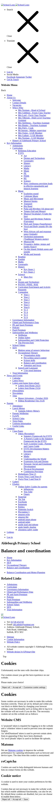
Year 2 (26, 297)
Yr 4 (26, 312)
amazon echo (24, 514)
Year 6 (26, 307)
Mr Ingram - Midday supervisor (32, 130)
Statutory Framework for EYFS (38, 436)
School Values (18, 345)
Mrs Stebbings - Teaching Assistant (33, 123)
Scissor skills (29, 360)
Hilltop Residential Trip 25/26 (31, 401)
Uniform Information (21, 423)
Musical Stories (30, 201)
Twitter (28, 77)
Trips (14, 396)
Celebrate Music (31, 196)
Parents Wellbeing (20, 413)
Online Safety (24, 337)
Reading (22, 257)
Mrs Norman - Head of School (31, 110)
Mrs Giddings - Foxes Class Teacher (34, 113)
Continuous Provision (33, 471)
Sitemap (10, 637)
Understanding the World (35, 459)
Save (26, 799)
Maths (26, 168)
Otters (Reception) (26, 433)
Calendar (16, 378)
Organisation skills (32, 355)
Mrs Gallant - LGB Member (30, 135)
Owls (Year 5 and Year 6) (29, 479)
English (21, 259)
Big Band (28, 206)
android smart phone (27, 519)
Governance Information (23, 320)
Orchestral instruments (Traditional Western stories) (36, 237)
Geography (29, 161)
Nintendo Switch (25, 509)
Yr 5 (26, 315)
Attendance (17, 406)
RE (25, 178)
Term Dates (17, 421)
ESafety (15, 484)
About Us (11, 97)
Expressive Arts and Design (36, 461)
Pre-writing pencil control (35, 358)
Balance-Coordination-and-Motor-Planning (26, 572)
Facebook (11, 77)
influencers (28, 489)
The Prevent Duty (26, 342)
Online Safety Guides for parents (32, 486)
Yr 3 (26, 310)
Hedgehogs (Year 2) (27, 474)
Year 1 (26, 294)
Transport (28, 204)
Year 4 (26, 302)
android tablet (24, 522)
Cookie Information (15, 639)
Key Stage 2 (29, 272)
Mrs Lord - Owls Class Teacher (32, 115)
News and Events (14, 375)
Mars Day (28, 277)
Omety (27, 494)
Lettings (10, 532)
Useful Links (18, 426)
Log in (10, 72)
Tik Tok (21, 499)
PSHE (26, 176)
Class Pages (17, 431)
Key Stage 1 (29, 269)
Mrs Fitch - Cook (25, 128)
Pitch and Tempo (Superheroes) (38, 224)
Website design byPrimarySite (21, 652)
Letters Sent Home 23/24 (29, 388)
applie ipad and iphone (28, 524)
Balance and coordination (35, 363)
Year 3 (26, 300)
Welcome (16, 100)
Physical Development (34, 469)
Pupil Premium (19, 330)
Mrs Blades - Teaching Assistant (32, 125)
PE (25, 173)
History (27, 163)
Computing (23, 292)
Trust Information (20, 373)
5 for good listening (32, 370)
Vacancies (16, 105)
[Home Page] (15, 5)
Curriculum (17, 148)
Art (25, 156)
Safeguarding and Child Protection (33, 340)
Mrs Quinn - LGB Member (30, 133)
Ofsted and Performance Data (25, 322)
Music (26, 171)
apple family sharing (27, 527)
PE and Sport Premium (22, 325)
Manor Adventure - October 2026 (33, 398)
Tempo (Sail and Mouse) (35, 211)
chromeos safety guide (28, 529)
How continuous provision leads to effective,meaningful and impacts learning (38, 186)
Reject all (6, 687)
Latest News (18, 380)
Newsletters (17, 393)
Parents (10, 403)
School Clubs (18, 418)
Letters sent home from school (25, 383)
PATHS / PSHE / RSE (28, 284)
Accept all (17, 687)
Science (27, 181)
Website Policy (13, 642)
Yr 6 (26, 317)
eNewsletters (18, 390)
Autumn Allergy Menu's (29, 411)
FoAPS (15, 416)
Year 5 (26, 305)
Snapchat (22, 497)
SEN (14, 348)
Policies (15, 327)
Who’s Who (17, 108)
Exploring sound (31, 193)
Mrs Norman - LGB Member (31, 138)
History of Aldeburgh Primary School (29, 140)
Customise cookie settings (34, 687)
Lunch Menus (18, 408)
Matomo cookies (15, 750)
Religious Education (27, 150)
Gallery (15, 481)
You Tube (28, 492)
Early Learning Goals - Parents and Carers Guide (37, 445)
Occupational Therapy (28, 353)
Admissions (17, 145)
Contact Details (19, 102)
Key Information (14, 143)
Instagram (20, 77)
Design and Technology (34, 158)
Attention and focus (32, 365)
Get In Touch (13, 79)
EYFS (21, 153)
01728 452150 (17, 622)
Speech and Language (28, 368)
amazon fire (23, 517)
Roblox (21, 507)
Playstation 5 (23, 512)
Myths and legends (32, 254)
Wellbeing (22, 335)
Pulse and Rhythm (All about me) (39, 209)
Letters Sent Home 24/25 (29, 385)
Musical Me (29, 241)
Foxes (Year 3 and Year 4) (29, 476)
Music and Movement (33, 198)
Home (9, 95)
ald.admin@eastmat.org (23, 624)
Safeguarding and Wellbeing (25, 332)
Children (11, 428)
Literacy (27, 166)
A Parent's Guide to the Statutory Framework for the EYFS (38, 439)
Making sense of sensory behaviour (34, 350)
